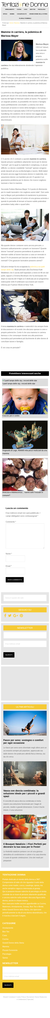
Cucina (5, 939)
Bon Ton (5, 932)
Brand (5, 997)
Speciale (30, 999)
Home (37, 997)
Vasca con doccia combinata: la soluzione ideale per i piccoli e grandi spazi (24, 793)
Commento (11, 522)
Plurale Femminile (10, 950)
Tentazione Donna (25, 4)
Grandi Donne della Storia (13, 943)
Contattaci (11, 997)
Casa (4, 935)
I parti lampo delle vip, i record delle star (18, 384)
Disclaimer (30, 997)
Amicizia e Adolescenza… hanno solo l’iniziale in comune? (22, 493)
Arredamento (7, 928)
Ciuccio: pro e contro (10, 416)
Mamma (5, 947)
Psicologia (6, 954)
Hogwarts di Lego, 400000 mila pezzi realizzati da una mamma (24, 451)
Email (9, 566)
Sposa (5, 958)
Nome (9, 554)
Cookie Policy (21, 997)
